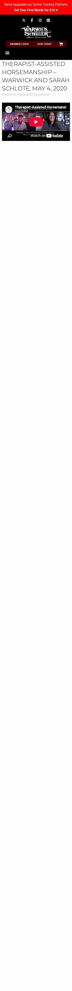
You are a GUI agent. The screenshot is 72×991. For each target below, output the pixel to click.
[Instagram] (40, 20)
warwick (44, 94)
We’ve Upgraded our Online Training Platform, (36, 7)
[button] (7, 52)
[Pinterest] (48, 20)
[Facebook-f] (32, 20)
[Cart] (61, 44)
